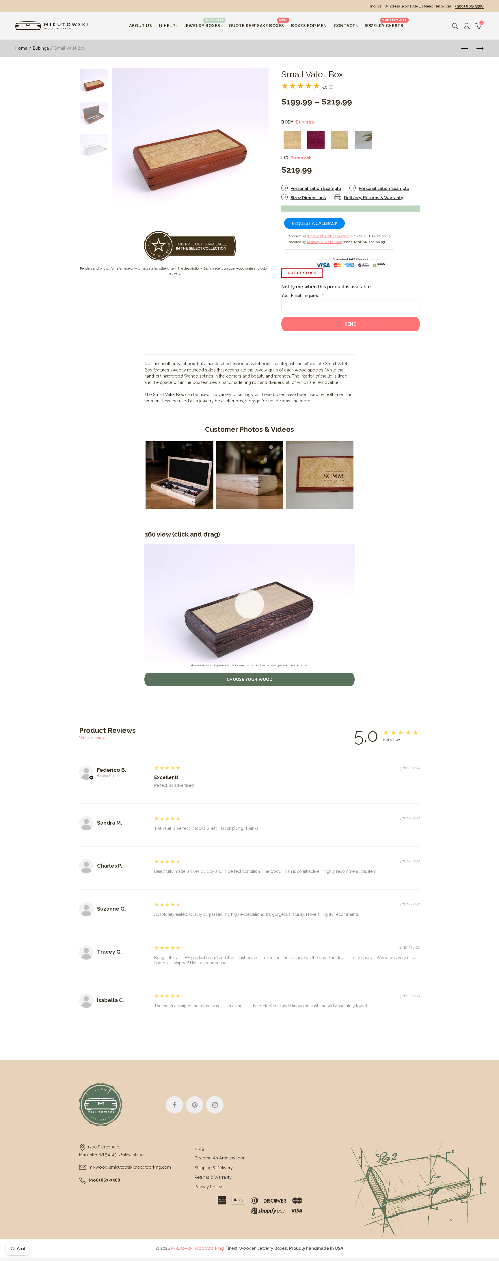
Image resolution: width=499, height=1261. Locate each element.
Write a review (92, 737)
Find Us (374, 6)
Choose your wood (249, 679)
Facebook (174, 1105)
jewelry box (210, 400)
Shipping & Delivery (214, 1167)
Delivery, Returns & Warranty (373, 197)
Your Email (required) (302, 295)
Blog (199, 1148)
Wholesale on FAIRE (402, 6)
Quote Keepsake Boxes (258, 23)
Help (169, 25)
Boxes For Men (309, 25)
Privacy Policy (208, 1186)
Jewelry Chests (385, 23)
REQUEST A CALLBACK (315, 223)
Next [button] (253, 147)
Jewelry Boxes (204, 23)
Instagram (215, 1105)
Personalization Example (316, 188)
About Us (140, 25)
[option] (190, 146)
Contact (344, 25)
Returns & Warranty (213, 1177)
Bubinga (41, 48)
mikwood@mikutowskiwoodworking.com (130, 1167)
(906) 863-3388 (469, 6)
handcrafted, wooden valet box (238, 363)
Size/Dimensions (308, 197)
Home (21, 48)
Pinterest (194, 1105)
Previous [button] (127, 147)
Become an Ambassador (220, 1157)
